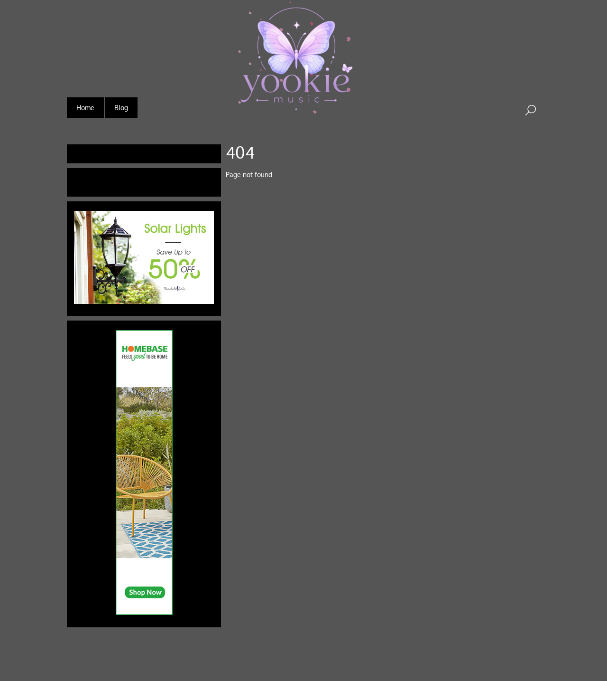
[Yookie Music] (296, 110)
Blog (121, 108)
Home (85, 108)
